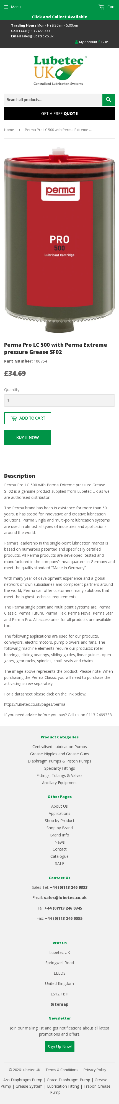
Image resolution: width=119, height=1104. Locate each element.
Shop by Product (59, 820)
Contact (60, 849)
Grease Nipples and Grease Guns (59, 753)
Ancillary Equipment (59, 782)
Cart (110, 6)
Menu (16, 7)
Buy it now (27, 437)
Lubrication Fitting (63, 1086)
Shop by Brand (59, 827)
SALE (59, 863)
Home (9, 129)
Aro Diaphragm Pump (22, 1079)
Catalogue (59, 856)
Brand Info (59, 835)
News (60, 842)
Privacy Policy (95, 1069)
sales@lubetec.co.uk (37, 36)
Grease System (29, 1086)
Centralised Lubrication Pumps (59, 746)
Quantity (11, 389)
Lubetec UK (31, 1069)
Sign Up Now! (60, 1046)
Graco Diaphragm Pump (68, 1079)
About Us (59, 806)
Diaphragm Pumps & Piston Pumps (59, 761)
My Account (87, 42)
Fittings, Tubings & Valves (59, 775)
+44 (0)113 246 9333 (34, 31)
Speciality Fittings (59, 768)
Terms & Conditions (62, 1069)
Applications (59, 813)
